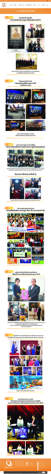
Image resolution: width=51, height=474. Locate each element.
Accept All (43, 472)
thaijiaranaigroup (42, 465)
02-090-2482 (30, 463)
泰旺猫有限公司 (29, 5)
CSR (38, 5)
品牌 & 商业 (21, 5)
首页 (11, 5)
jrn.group (40, 469)
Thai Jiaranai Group (42, 463)
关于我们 (15, 5)
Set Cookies (39, 472)
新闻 (34, 5)
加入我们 (43, 5)
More (47, 5)
